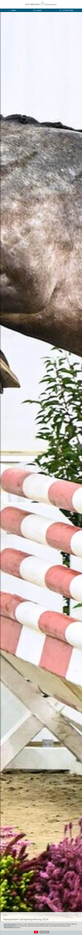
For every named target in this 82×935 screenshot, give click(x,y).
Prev (2, 471)
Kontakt (39, 10)
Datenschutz (44, 932)
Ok (36, 932)
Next (79, 471)
